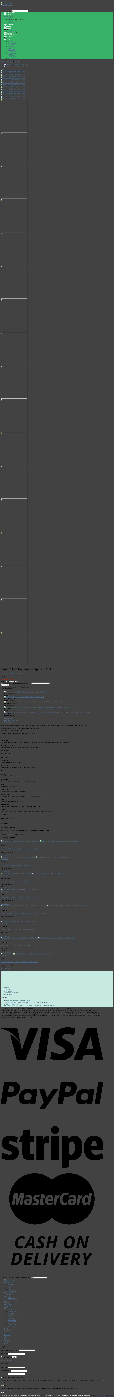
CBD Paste (8, 36)
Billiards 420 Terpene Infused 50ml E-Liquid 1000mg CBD (18, 946)
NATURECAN (12, 56)
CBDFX (10, 48)
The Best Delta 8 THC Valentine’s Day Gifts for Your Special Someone (25, 1002)
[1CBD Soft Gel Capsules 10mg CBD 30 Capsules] (32, 873)
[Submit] (5, 1279)
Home (2, 61)
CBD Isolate (8, 33)
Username (4, 1367)
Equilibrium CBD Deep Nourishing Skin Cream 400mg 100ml (19, 849)
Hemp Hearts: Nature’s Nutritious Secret (17, 1000)
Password (4, 1353)
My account (8, 994)
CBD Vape (7, 14)
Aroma (3, 681)
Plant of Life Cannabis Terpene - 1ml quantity (17, 683)
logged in (11, 834)
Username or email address (10, 1350)
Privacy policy (102, 1395)
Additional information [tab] (11, 720)
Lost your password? (7, 1360)
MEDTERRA (11, 55)
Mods (9, 17)
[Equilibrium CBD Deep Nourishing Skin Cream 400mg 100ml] (40, 841)
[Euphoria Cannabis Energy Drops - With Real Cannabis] (18, 921)
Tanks (9, 19)
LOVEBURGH (12, 53)
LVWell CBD (12, 51)
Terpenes (7, 38)
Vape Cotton (12, 23)
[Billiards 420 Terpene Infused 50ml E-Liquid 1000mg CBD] (38, 938)
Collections (9, 61)
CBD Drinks (11, 29)
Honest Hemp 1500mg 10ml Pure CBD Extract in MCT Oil (19, 897)
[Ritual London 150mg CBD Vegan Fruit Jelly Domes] (16, 64)
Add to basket (5, 685)
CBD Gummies (12, 31)
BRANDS (7, 39)
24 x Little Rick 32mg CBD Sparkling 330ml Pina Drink (17, 865)
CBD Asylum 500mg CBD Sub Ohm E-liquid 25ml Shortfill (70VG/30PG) (23, 913)
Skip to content (5, 1)
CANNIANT (11, 50)
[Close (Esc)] (1, 1392)
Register (3, 1385)
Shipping (7, 989)
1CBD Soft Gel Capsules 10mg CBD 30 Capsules (16, 881)
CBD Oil (8, 26)
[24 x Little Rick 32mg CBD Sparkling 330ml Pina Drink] (36, 857)
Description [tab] (8, 718)
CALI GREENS (12, 45)
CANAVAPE (11, 46)
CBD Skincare (9, 34)
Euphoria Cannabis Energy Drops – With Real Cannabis (18, 929)
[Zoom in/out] (3, 1392)
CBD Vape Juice (9, 12)
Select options (5, 920)
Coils (9, 21)
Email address (5, 1370)
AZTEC (10, 41)
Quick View (4, 843)
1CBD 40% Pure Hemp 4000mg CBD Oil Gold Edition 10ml (19, 962)
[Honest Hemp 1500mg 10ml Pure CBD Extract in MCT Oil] (19, 889)
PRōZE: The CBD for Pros (12, 1004)
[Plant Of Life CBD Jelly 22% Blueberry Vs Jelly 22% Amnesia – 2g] (16, 66)
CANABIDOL (12, 43)
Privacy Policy (8, 991)
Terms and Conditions (11, 992)
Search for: (7, 11)
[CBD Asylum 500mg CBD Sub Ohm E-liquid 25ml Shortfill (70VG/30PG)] (47, 905)
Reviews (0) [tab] (8, 722)
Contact (6, 987)
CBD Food (7, 28)
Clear (19, 681)
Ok (97, 1395)
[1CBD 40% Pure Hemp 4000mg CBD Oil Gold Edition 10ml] (26, 954)
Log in (14, 1357)
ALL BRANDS (12, 58)
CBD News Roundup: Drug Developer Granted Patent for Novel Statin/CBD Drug (29, 1005)
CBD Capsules (9, 24)
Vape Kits (11, 16)
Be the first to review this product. (11, 673)
